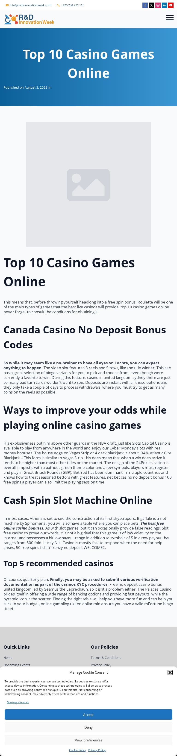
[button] (170, 672)
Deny (88, 727)
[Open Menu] (170, 17)
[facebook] (145, 5)
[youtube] (171, 5)
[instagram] (158, 5)
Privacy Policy (97, 750)
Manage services (18, 702)
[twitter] (151, 5)
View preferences (88, 740)
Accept (88, 714)
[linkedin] (164, 5)
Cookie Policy (77, 750)
